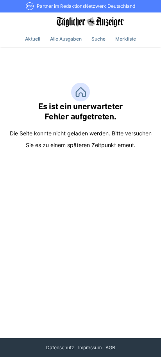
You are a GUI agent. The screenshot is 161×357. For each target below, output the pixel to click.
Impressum (90, 347)
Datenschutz (60, 347)
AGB (110, 347)
